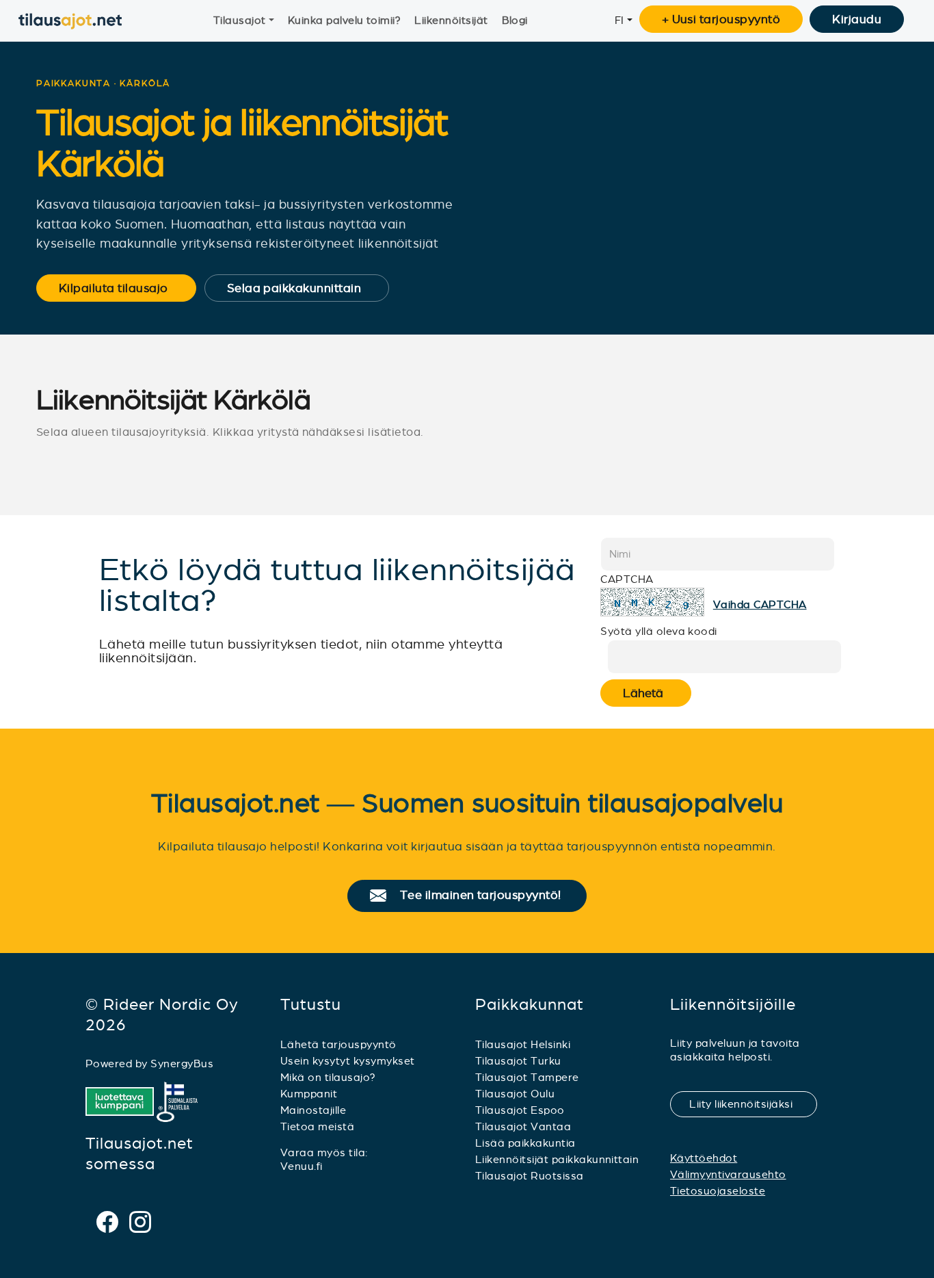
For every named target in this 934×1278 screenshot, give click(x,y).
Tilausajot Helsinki (522, 1044)
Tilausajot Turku (518, 1061)
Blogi (515, 20)
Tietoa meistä (317, 1126)
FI (619, 20)
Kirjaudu (856, 19)
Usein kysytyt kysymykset (347, 1061)
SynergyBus (181, 1063)
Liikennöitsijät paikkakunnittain (557, 1159)
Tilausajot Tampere (527, 1077)
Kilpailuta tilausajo (122, 288)
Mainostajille (313, 1110)
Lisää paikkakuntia (525, 1143)
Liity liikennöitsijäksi (749, 1104)
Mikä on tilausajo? (328, 1077)
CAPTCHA (626, 579)
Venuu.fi (301, 1166)
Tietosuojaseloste (717, 1191)
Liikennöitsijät (451, 20)
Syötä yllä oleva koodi (658, 631)
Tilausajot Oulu (515, 1093)
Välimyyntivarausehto (728, 1174)
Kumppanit (308, 1093)
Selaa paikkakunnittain (303, 288)
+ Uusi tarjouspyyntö (721, 19)
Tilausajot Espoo (520, 1110)
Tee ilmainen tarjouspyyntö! (486, 895)
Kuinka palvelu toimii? (344, 20)
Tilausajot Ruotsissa (529, 1176)
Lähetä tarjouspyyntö (338, 1044)
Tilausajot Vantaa (523, 1126)
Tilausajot (239, 20)
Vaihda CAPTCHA (760, 604)
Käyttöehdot (703, 1158)
